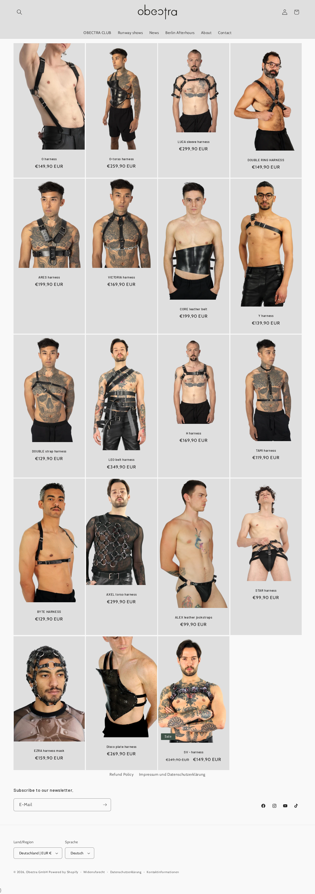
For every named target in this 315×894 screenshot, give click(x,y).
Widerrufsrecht (94, 872)
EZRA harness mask (49, 751)
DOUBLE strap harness (49, 451)
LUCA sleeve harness (193, 141)
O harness (49, 159)
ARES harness (49, 277)
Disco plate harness (121, 746)
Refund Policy (122, 774)
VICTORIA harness (121, 277)
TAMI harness (266, 450)
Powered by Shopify (63, 872)
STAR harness (265, 590)
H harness (193, 433)
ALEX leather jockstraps (193, 617)
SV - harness (193, 752)
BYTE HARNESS (49, 612)
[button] (19, 12)
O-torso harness (121, 159)
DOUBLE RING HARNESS (266, 160)
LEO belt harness (121, 460)
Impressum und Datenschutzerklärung (172, 774)
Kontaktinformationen (163, 872)
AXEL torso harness (121, 594)
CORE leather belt (193, 309)
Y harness (265, 316)
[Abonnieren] (105, 804)
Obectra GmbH (37, 872)
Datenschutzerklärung (126, 872)
